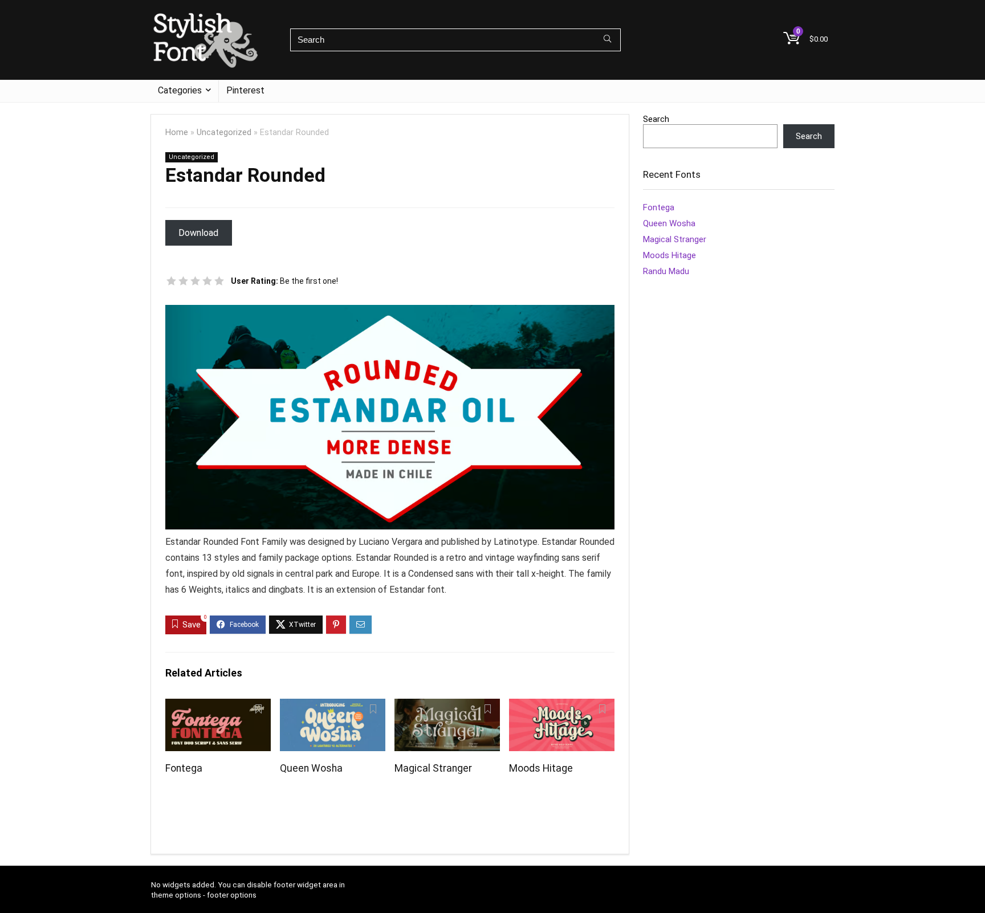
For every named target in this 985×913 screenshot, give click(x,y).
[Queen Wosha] (332, 706)
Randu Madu (666, 271)
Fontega (183, 768)
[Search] (607, 40)
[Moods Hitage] (561, 706)
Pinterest (245, 90)
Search (656, 119)
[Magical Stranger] (447, 706)
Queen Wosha (311, 768)
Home (176, 132)
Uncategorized (224, 132)
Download (198, 232)
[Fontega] (218, 706)
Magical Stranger (433, 768)
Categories (180, 90)
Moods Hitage (541, 768)
